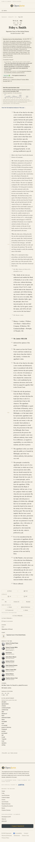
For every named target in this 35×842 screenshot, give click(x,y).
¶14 (12, 391)
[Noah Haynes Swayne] (3, 666)
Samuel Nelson (10, 674)
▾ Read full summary (8, 57)
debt (3, 711)
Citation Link (16, 601)
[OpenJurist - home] (17, 5)
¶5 (12, 254)
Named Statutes (6, 804)
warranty (4, 743)
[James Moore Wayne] (3, 657)
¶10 (12, 338)
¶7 (12, 274)
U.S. (16, 17)
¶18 (12, 557)
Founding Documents (7, 806)
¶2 (12, 154)
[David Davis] (3, 653)
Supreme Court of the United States (17, 31)
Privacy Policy (5, 837)
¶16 (12, 462)
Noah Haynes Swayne (11, 665)
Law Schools (5, 801)
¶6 (12, 269)
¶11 (12, 342)
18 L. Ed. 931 (17, 23)
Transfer (4, 739)
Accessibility (17, 833)
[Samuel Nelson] (3, 674)
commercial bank (6, 707)
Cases (3, 791)
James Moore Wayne (11, 657)
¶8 (12, 314)
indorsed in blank (6, 717)
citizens (4, 705)
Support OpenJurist (17, 826)
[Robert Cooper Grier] (3, 670)
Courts (3, 799)
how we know (10, 77)
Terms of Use (25, 835)
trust (3, 741)
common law (27, 127)
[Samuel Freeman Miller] (3, 648)
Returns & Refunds (7, 835)
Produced (4, 729)
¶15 (12, 448)
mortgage (4, 721)
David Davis (9, 652)
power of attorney (6, 727)
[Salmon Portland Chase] (3, 644)
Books (3, 808)
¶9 (12, 321)
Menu (5, 10)
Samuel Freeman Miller (12, 647)
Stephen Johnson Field (12, 678)
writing (3, 745)
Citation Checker (6, 810)
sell (3, 735)
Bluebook (28, 601)
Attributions (17, 835)
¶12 (12, 349)
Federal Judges (6, 797)
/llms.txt (4, 819)
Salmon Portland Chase (12, 643)
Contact (26, 833)
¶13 (12, 362)
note (3, 723)
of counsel (20, 385)
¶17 (12, 536)
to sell (21, 533)
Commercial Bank (19, 328)
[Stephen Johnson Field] (3, 679)
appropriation (5, 704)
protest (4, 731)
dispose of (17, 501)
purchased (4, 733)
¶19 (12, 583)
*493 (8, 244)
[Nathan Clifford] (3, 662)
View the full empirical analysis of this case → (14, 107)
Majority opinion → (10, 650)
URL (6, 601)
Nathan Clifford (10, 661)
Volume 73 (10, 17)
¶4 (12, 233)
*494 (8, 412)
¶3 (12, 160)
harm (3, 715)
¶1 (12, 112)
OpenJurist (4, 17)
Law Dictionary (5, 795)
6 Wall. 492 (17, 25)
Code (3, 793)
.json (9, 753)
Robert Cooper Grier (11, 669)
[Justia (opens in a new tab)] (21, 784)
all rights (29, 217)
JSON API (4, 821)
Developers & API (6, 816)
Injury (3, 719)
